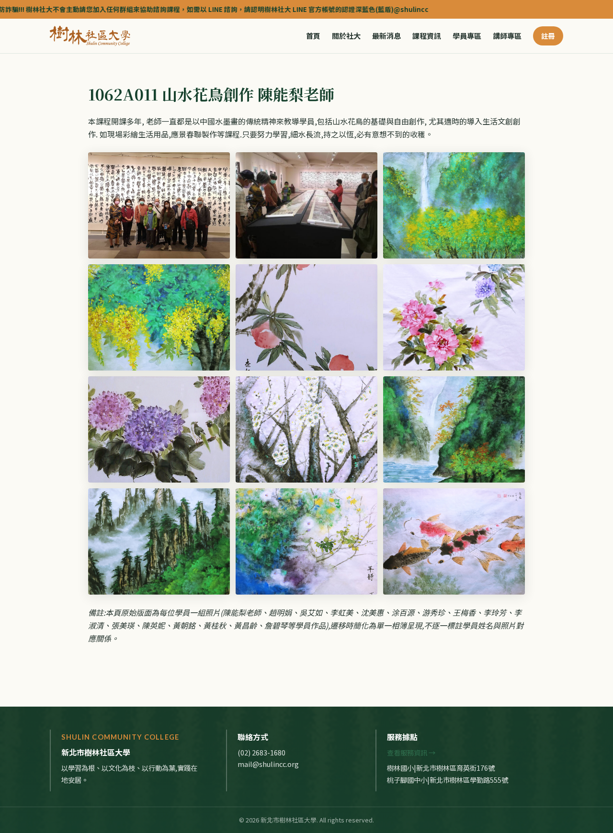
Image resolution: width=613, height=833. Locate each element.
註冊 (548, 36)
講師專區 (507, 36)
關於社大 (346, 36)
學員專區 (467, 36)
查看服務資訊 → (411, 752)
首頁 (313, 36)
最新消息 (386, 36)
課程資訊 (426, 36)
